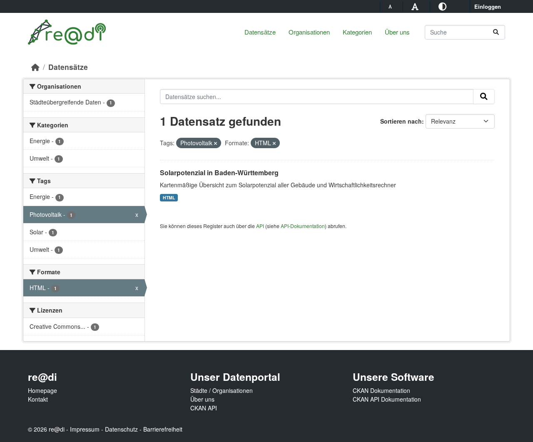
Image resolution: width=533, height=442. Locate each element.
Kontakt (38, 399)
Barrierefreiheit (162, 429)
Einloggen (487, 6)
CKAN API (203, 408)
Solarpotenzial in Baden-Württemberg (219, 172)
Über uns (397, 31)
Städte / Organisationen (221, 390)
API (260, 225)
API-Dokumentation (303, 225)
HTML (169, 197)
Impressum (85, 429)
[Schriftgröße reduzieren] (391, 6)
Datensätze (260, 31)
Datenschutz (121, 429)
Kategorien (357, 31)
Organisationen (309, 31)
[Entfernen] (215, 143)
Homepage (42, 390)
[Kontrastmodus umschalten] (444, 6)
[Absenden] (496, 32)
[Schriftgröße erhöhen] (416, 6)
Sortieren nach (401, 121)
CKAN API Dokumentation (387, 399)
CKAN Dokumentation (381, 390)
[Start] (35, 67)
